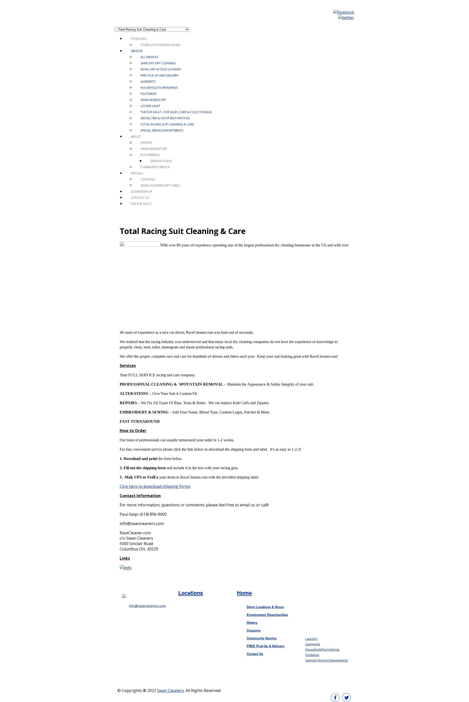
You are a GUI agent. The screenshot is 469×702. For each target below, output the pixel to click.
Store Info (139, 39)
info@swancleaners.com (147, 605)
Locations (190, 593)
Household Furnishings (159, 88)
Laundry (311, 638)
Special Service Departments (161, 130)
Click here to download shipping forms (155, 486)
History (146, 143)
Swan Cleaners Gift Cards (160, 185)
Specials (137, 173)
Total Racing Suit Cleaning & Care (167, 124)
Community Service (155, 167)
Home (244, 593)
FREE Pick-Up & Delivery (265, 646)
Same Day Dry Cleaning (158, 63)
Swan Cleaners (170, 690)
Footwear (148, 94)
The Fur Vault (141, 204)
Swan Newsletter (153, 149)
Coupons (147, 179)
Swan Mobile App (153, 100)
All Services (149, 57)
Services (137, 51)
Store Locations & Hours (160, 45)
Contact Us (140, 198)
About (136, 136)
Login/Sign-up (141, 191)
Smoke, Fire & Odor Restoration (165, 118)
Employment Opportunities (267, 614)
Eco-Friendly (150, 155)
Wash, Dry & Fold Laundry (160, 69)
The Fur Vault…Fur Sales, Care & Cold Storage (176, 112)
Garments (148, 81)
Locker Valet (150, 106)
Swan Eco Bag (161, 161)
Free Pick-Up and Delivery (159, 75)
